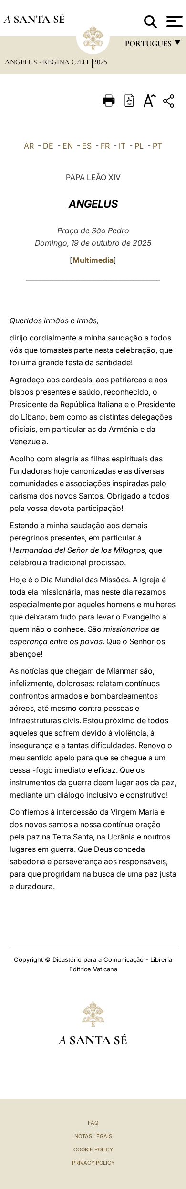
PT (157, 145)
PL (139, 145)
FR (105, 145)
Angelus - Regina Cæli (48, 62)
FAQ (93, 1122)
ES (87, 145)
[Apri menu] (173, 21)
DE (48, 145)
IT (122, 145)
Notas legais (93, 1136)
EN (67, 145)
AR (29, 145)
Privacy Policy (93, 1162)
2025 (100, 62)
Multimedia (93, 260)
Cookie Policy (93, 1149)
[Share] (169, 102)
